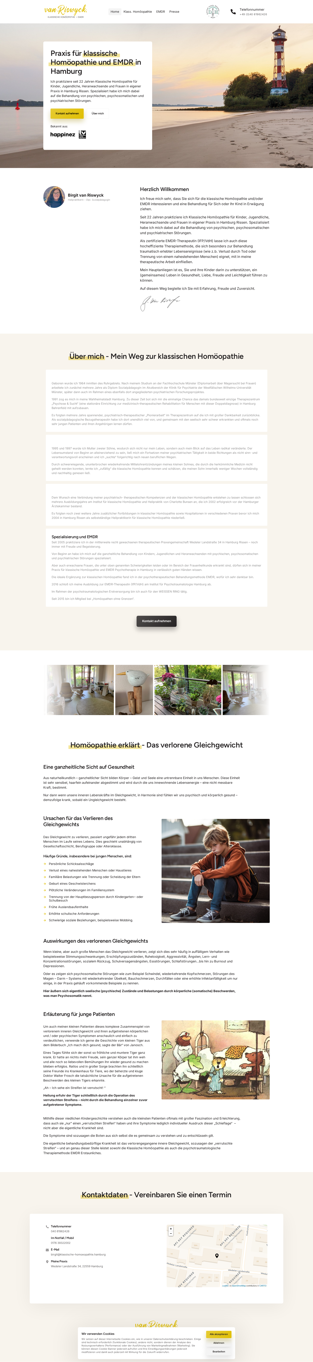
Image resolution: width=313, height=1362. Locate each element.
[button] (217, 1256)
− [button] (171, 1233)
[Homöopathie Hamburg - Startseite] (65, 11)
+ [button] (171, 1229)
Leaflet (225, 1285)
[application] (217, 1256)
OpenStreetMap (239, 1285)
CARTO (262, 1285)
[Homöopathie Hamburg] (68, 134)
